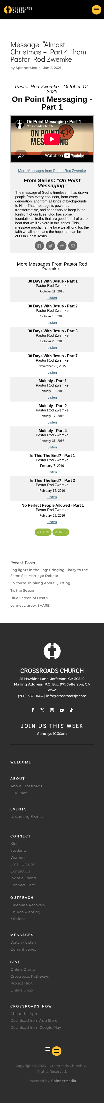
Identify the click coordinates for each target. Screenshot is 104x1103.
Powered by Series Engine (52, 545)
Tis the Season (23, 590)
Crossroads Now (31, 1006)
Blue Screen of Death (29, 598)
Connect (20, 836)
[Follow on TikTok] (71, 710)
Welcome (20, 762)
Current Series (23, 949)
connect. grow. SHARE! (30, 605)
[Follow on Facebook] (33, 710)
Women (17, 857)
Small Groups (22, 864)
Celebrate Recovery (27, 905)
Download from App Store (33, 1020)
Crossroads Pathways (29, 976)
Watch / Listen (23, 942)
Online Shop (21, 990)
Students (18, 850)
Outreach (22, 897)
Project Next (21, 983)
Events (18, 808)
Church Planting (25, 912)
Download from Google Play (35, 1027)
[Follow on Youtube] (62, 710)
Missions (17, 919)
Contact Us (20, 871)
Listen (52, 298)
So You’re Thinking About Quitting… (41, 583)
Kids (14, 843)
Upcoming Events (26, 816)
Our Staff (18, 793)
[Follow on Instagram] (52, 710)
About (17, 778)
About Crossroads (26, 786)
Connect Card (22, 885)
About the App (23, 1013)
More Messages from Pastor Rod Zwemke (52, 171)
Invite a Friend (23, 878)
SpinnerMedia (28, 68)
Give (15, 961)
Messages (22, 934)
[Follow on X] (42, 710)
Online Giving (22, 969)
